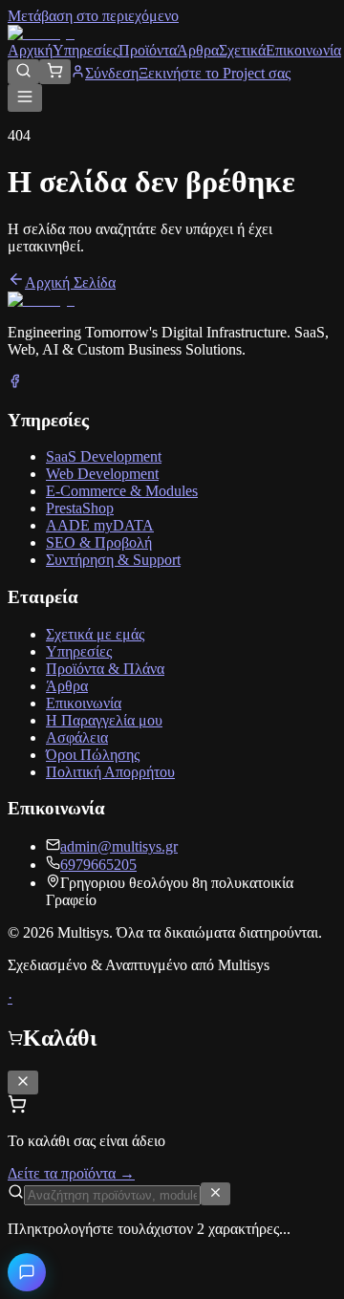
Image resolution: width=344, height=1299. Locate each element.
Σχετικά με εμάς (95, 634)
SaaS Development (103, 456)
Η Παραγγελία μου (104, 720)
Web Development (102, 473)
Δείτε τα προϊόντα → (71, 1173)
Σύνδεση (112, 73)
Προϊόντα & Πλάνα (105, 668)
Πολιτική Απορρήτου (110, 772)
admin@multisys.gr (119, 846)
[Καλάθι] (55, 71)
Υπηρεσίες (85, 50)
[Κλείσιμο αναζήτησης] (215, 1193)
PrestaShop (80, 508)
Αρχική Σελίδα (70, 282)
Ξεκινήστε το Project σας (214, 73)
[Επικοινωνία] (27, 1272)
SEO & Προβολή (99, 542)
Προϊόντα (147, 50)
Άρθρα (198, 50)
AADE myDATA (100, 525)
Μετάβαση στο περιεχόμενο (93, 16)
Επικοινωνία (303, 50)
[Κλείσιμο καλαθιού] (23, 1082)
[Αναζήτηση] (23, 71)
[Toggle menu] (25, 98)
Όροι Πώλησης (93, 755)
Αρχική (30, 50)
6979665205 (98, 864)
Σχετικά (242, 50)
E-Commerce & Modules (122, 491)
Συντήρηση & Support (113, 560)
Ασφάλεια (77, 737)
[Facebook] (15, 383)
